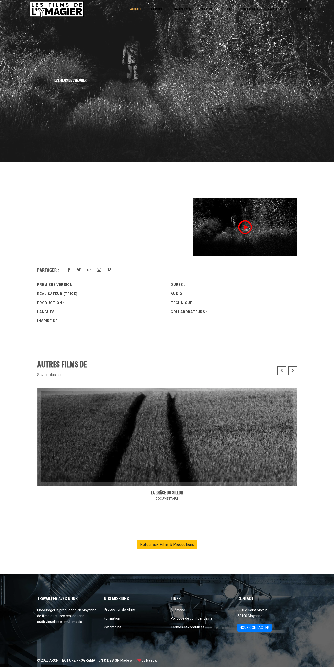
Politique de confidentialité (191, 618)
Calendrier (182, 9)
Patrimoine (112, 627)
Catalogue (251, 9)
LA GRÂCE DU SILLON (167, 493)
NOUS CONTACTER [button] (254, 628)
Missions (207, 9)
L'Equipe (228, 9)
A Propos (157, 9)
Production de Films (119, 609)
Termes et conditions (188, 627)
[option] (245, 227)
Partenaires (278, 9)
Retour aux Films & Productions (167, 544)
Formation (112, 618)
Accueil (136, 9)
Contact (304, 9)
